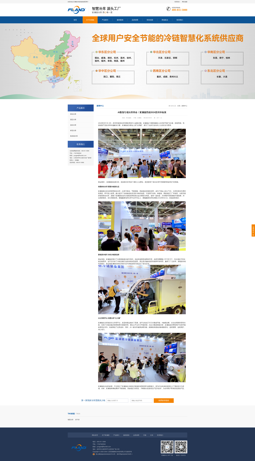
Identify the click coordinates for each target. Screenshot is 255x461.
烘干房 (77, 420)
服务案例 (120, 20)
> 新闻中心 (183, 106)
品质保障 (135, 20)
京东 (151, 435)
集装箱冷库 (74, 136)
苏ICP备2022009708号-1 (124, 454)
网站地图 (184, 2)
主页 (178, 106)
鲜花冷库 (73, 130)
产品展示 (105, 20)
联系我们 (177, 2)
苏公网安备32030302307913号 (105, 454)
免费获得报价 (163, 400)
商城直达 (165, 20)
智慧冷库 (70, 420)
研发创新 (150, 20)
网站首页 (95, 435)
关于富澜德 (90, 20)
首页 (75, 20)
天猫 (144, 435)
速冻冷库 (73, 125)
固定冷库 (73, 119)
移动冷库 (73, 114)
